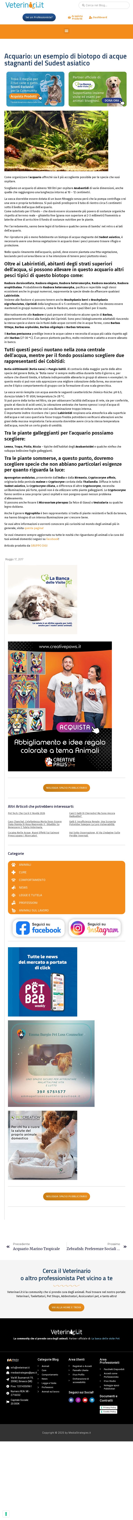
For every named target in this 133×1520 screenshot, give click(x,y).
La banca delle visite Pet (105, 1338)
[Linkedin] (92, 1400)
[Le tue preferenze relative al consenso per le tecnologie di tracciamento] (6, 1514)
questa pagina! (33, 528)
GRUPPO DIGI (38, 545)
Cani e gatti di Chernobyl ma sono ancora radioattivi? (92, 815)
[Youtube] (85, 1400)
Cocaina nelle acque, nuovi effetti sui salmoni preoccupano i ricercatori (33, 834)
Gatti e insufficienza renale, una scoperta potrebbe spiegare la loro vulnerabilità (92, 823)
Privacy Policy (109, 1407)
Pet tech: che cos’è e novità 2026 (26, 813)
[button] (66, 31)
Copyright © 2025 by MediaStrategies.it (66, 1432)
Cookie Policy (109, 1411)
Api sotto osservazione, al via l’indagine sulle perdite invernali (94, 834)
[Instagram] (78, 1400)
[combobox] (104, 5)
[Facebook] (71, 1400)
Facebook (52, 539)
